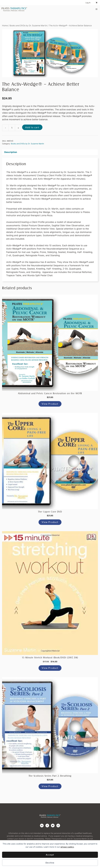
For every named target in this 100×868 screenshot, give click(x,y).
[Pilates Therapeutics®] (14, 9)
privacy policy (67, 847)
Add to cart (32, 127)
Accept (50, 854)
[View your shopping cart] (96, 2)
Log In (88, 3)
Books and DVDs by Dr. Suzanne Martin (28, 25)
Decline (50, 862)
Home (5, 25)
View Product (50, 403)
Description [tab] (10, 152)
